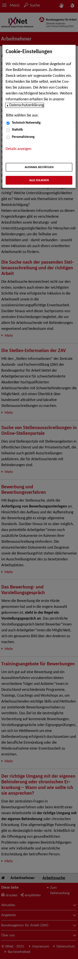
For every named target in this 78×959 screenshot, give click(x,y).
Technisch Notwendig (26, 123)
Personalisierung (23, 137)
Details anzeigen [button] (18, 149)
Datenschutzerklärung (26, 105)
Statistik (17, 129)
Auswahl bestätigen (39, 167)
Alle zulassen (39, 180)
